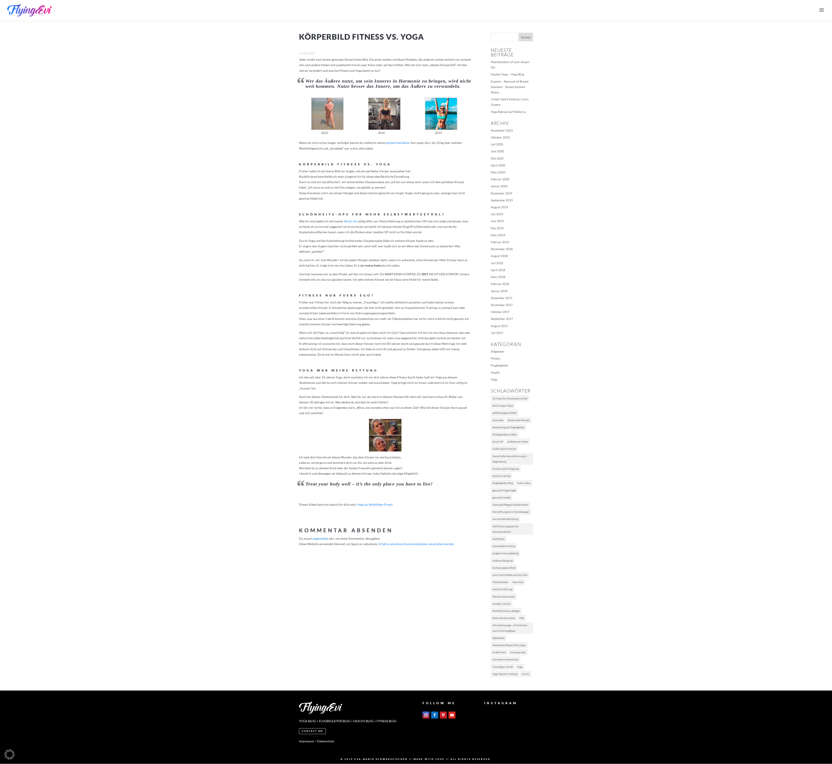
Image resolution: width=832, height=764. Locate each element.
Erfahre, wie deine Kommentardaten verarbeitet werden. (417, 544)
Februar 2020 (500, 179)
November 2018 (502, 249)
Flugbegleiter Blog (502, 483)
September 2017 (502, 319)
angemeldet (320, 538)
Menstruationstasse (503, 596)
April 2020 (498, 165)
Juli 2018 (497, 263)
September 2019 (502, 200)
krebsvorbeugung (502, 560)
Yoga (494, 379)
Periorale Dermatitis (503, 618)
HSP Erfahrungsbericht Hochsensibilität (505, 529)
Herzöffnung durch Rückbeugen (510, 511)
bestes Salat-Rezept (519, 420)
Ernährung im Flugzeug (505, 468)
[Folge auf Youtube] (451, 715)
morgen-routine (501, 603)
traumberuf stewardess (505, 659)
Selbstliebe (498, 638)
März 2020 (498, 172)
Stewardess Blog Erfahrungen (509, 645)
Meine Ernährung (502, 589)
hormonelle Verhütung (505, 519)
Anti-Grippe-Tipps (502, 405)
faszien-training (501, 475)
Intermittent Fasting (503, 546)
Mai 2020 (497, 158)
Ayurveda (498, 420)
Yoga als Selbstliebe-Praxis (375, 504)
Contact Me (312, 731)
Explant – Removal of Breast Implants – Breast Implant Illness (509, 87)
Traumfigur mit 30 (502, 666)
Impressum (306, 741)
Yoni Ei (525, 674)
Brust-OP (497, 441)
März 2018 (498, 277)
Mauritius (517, 582)
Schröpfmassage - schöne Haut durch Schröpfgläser (509, 628)
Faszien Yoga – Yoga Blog (507, 74)
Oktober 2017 (500, 312)
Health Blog (363, 721)
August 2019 (499, 207)
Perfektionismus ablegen (506, 611)
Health (495, 372)
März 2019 (498, 235)
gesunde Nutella (501, 497)
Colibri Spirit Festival (504, 448)
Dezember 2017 (501, 298)
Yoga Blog (307, 721)
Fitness (495, 358)
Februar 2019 (500, 242)
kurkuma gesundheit (504, 567)
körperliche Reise (397, 143)
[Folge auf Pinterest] (443, 715)
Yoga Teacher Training (504, 674)
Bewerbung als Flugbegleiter (508, 427)
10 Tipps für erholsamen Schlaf (509, 398)
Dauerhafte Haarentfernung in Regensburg (509, 458)
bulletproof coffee (517, 441)
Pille (521, 618)
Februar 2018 (500, 284)
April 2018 (498, 270)
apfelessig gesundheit (504, 412)
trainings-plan (518, 652)
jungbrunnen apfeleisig (505, 553)
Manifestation (500, 582)
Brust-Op (350, 221)
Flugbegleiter (500, 365)
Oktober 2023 (500, 137)
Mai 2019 (497, 228)
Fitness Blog (386, 721)
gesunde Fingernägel (504, 490)
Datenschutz (325, 741)
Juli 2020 (497, 144)
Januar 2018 (499, 291)
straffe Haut (499, 652)
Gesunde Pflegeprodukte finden (510, 504)
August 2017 (499, 326)
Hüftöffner (498, 539)
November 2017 (502, 305)
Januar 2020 (499, 186)
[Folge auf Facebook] (434, 715)
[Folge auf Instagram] (425, 715)
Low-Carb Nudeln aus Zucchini (509, 575)
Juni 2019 (497, 221)
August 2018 (499, 256)
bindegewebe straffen (504, 434)
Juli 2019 (497, 214)
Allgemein (497, 351)
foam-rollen (524, 483)
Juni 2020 (497, 151)
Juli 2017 (497, 333)
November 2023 (502, 130)
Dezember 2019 (501, 193)
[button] (9, 754)
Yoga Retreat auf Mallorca (508, 112)
